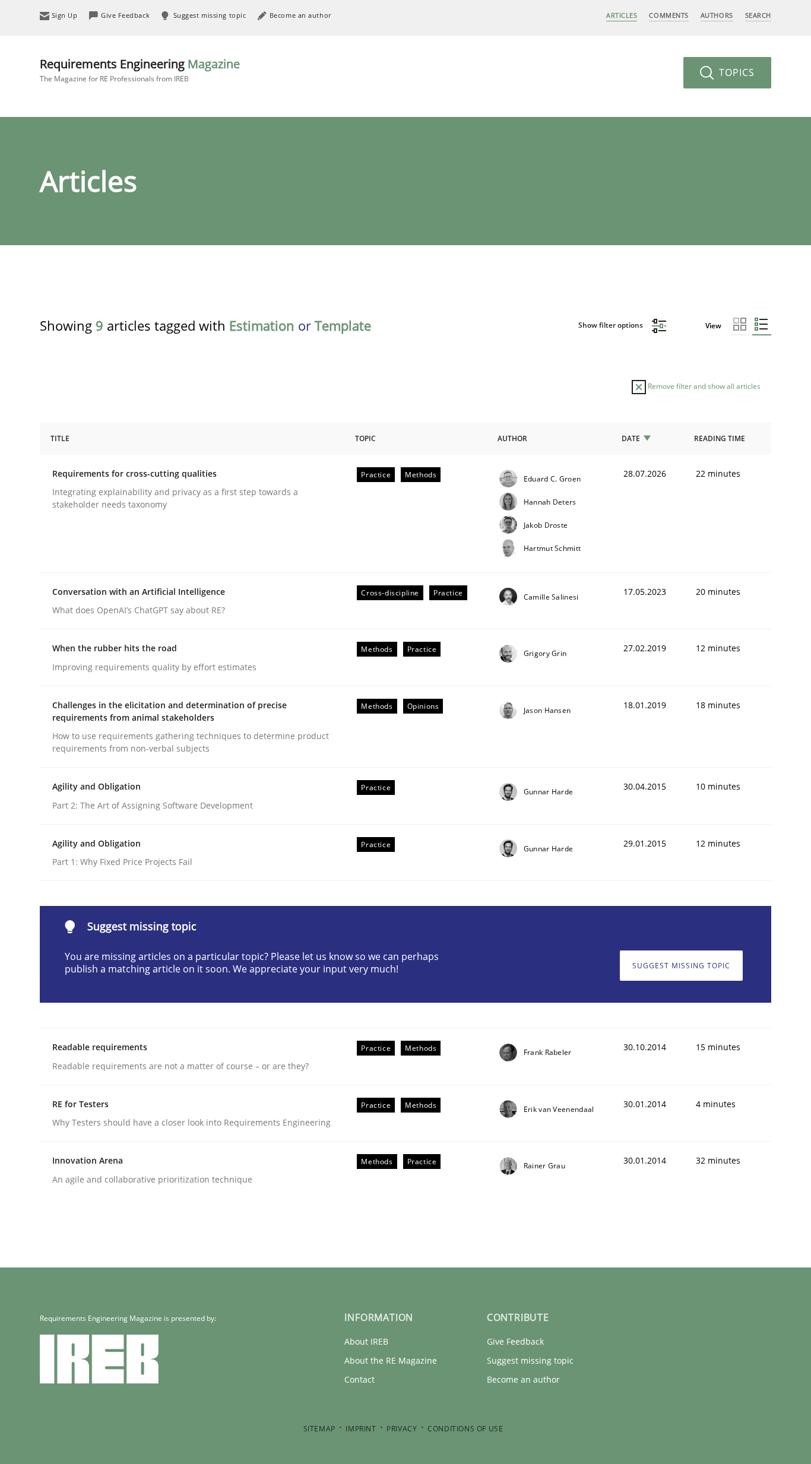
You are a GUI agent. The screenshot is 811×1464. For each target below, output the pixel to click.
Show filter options (611, 325)
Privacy (402, 1429)
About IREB (366, 1341)
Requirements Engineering (140, 70)
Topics (735, 72)
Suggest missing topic (681, 966)
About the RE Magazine (390, 1360)
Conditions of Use (465, 1429)
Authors (717, 15)
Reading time (719, 438)
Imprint (361, 1429)
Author (512, 438)
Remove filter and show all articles (703, 386)
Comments (668, 15)
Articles (621, 15)
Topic (365, 438)
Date (631, 438)
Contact (359, 1379)
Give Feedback (515, 1341)
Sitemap (319, 1429)
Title (59, 438)
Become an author (523, 1379)
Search (758, 15)
